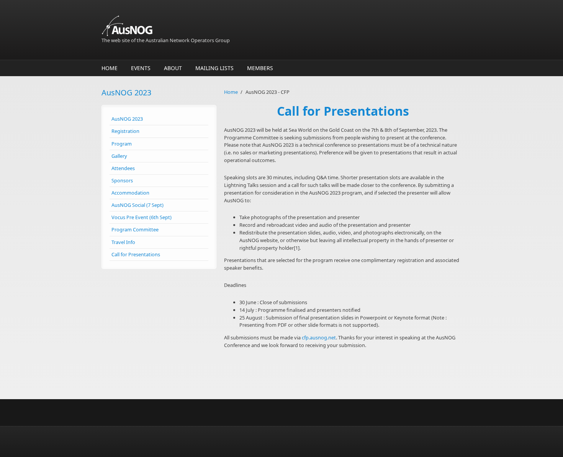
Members (260, 68)
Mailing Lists (214, 68)
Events (141, 68)
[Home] (220, 25)
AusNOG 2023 (127, 118)
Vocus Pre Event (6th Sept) (141, 217)
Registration (125, 131)
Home (109, 68)
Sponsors (122, 180)
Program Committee (135, 229)
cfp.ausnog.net (319, 337)
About (173, 68)
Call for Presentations (135, 254)
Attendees (123, 168)
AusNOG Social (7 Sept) (137, 204)
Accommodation (130, 192)
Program (121, 143)
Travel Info (123, 242)
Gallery (119, 155)
